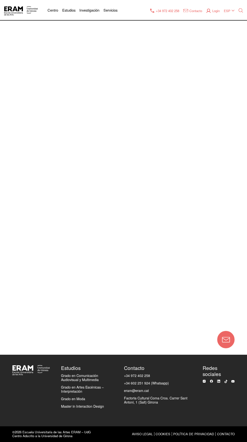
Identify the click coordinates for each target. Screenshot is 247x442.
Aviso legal (142, 434)
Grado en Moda (73, 398)
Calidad (12, 171)
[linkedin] (218, 381)
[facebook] (211, 381)
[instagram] (204, 381)
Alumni (12, 251)
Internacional (17, 219)
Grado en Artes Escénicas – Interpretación (82, 389)
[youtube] (232, 381)
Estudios (68, 10)
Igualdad (13, 187)
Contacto (49, 318)
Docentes (14, 235)
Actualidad (15, 203)
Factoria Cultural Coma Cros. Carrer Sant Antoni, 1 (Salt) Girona (155, 400)
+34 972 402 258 (137, 375)
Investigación (89, 10)
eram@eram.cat (136, 390)
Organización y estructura (30, 155)
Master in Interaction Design (82, 406)
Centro (53, 10)
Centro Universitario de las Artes (36, 139)
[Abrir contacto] (226, 340)
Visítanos (14, 298)
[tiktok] (225, 381)
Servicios (110, 10)
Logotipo (13, 282)
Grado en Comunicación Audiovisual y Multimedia (80, 377)
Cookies (163, 434)
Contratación (17, 267)
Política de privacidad (193, 434)
